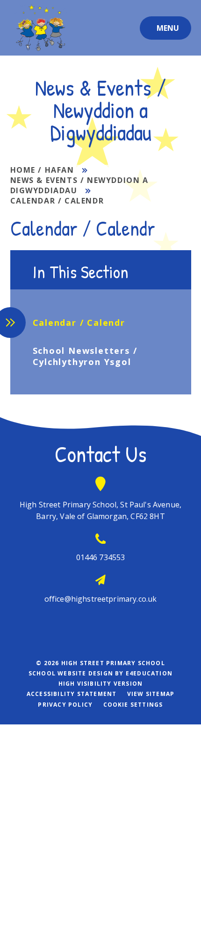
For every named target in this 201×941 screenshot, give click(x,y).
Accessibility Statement (72, 694)
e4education (149, 673)
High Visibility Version (100, 684)
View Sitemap (150, 694)
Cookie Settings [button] (133, 705)
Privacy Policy (65, 705)
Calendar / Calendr (57, 201)
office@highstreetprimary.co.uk (100, 599)
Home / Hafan (42, 170)
